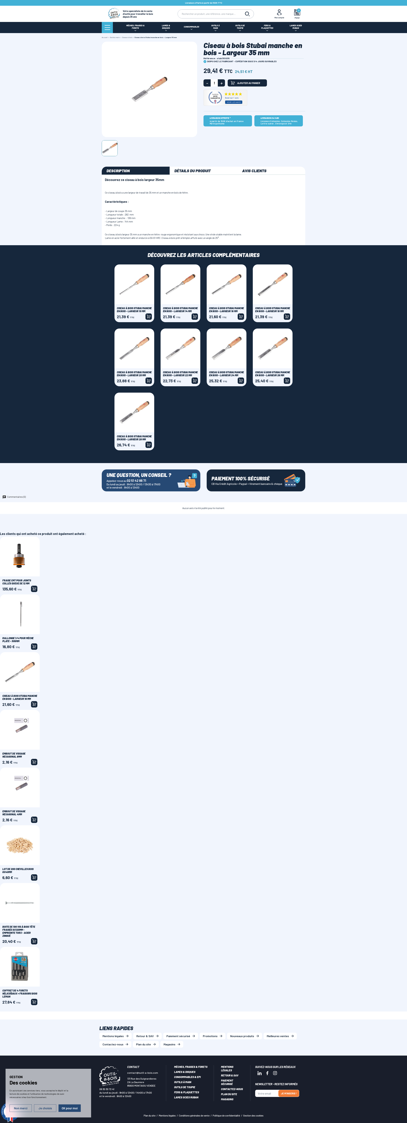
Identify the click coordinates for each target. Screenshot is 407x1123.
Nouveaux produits (242, 1036)
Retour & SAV (145, 1036)
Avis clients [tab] (254, 170)
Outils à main (182, 1082)
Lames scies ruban (186, 1097)
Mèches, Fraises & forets (190, 1066)
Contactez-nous (113, 1044)
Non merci (20, 1108)
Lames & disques (184, 1071)
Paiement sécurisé (178, 1036)
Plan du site (143, 1044)
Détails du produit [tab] (192, 170)
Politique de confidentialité (226, 1115)
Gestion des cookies (253, 1115)
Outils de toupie (184, 1087)
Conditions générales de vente (194, 1115)
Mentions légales (113, 1036)
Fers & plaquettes (186, 1092)
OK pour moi (70, 1108)
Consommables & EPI (187, 1076)
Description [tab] (118, 170)
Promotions (210, 1036)
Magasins (169, 1044)
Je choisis (45, 1108)
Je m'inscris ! (289, 1093)
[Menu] (107, 27)
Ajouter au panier (248, 82)
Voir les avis (234, 102)
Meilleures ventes (278, 1036)
